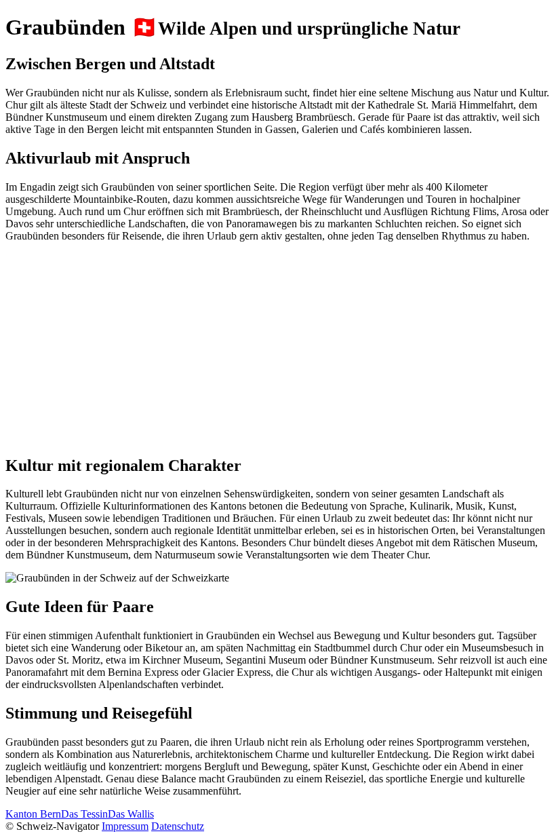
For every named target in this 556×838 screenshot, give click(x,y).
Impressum (125, 826)
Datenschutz (177, 826)
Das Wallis (131, 814)
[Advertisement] (278, 348)
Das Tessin (84, 814)
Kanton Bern (33, 814)
